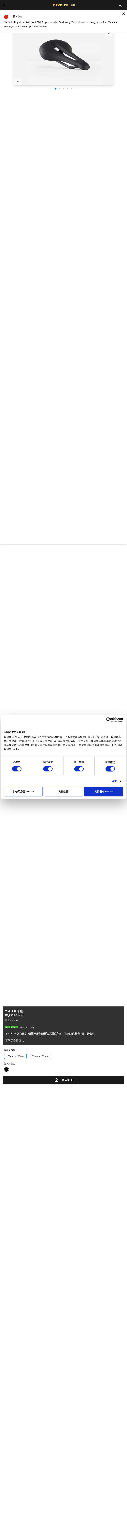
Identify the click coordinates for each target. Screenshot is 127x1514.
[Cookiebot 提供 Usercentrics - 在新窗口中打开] (108, 719)
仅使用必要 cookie (23, 791)
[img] (12, 1027)
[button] (63, 56)
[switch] (48, 768)
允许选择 (63, 791)
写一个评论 (30, 1027)
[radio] (55, 88)
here (44, 26)
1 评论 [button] (22, 1027)
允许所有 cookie (104, 791)
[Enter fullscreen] (109, 33)
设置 (114, 781)
